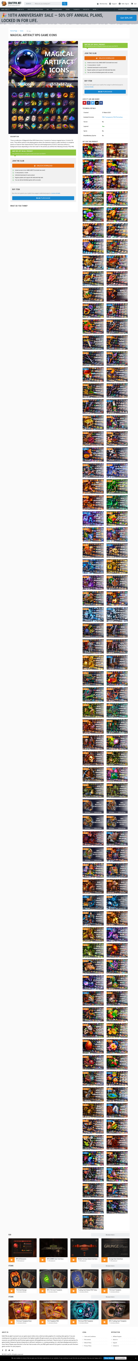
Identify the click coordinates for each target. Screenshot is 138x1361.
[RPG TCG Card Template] (53, 1278)
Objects (86, 9)
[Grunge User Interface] (115, 1247)
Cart (135, 4)
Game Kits (20, 9)
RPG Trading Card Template (117, 1321)
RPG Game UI (20, 1260)
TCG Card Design (21, 1290)
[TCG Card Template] (115, 1278)
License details (55, 193)
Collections (122, 9)
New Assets (5, 9)
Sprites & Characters (35, 9)
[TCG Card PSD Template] (84, 1309)
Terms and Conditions (90, 1336)
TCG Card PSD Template (85, 1321)
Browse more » (110, 1235)
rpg (29, 31)
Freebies (134, 9)
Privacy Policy (87, 1346)
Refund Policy (87, 1342)
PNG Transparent (107, 117)
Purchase (43, 198)
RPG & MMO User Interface (55, 1259)
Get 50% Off (126, 18)
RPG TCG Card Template (54, 1290)
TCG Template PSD (53, 1321)
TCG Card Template (115, 1290)
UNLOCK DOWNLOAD (44, 166)
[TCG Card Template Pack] (22, 1309)
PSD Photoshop (118, 117)
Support (114, 4)
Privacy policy (120, 1358)
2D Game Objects (21, 1291)
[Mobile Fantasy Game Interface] (84, 1247)
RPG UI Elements (21, 1259)
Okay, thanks (109, 1358)
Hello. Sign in (125, 4)
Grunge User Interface (116, 1259)
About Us (115, 1339)
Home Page (13, 31)
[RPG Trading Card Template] (115, 1309)
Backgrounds (57, 9)
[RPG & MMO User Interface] (53, 1247)
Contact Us (116, 1346)
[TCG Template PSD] (53, 1309)
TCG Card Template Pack (23, 1321)
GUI (48, 9)
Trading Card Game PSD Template (88, 1290)
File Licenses (87, 1339)
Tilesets (76, 9)
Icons (68, 9)
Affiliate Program (117, 1336)
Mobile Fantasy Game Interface (87, 1259)
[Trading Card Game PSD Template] (84, 1278)
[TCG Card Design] (22, 1278)
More (95, 9)
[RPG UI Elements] (22, 1247)
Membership (103, 4)
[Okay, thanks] (136, 1358)
